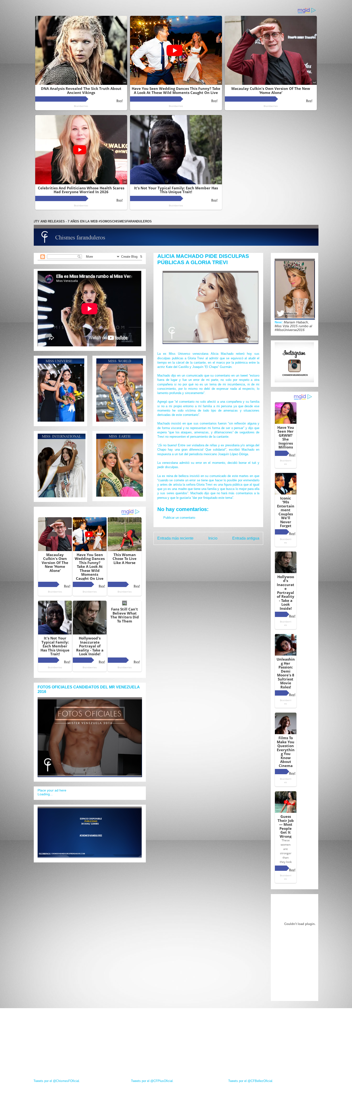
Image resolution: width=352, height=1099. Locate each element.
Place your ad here (52, 790)
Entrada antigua (245, 538)
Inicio (212, 538)
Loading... (45, 794)
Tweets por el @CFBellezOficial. (250, 1081)
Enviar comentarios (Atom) (218, 550)
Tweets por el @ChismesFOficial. (57, 1081)
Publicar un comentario (179, 517)
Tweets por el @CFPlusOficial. (152, 1081)
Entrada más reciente (175, 538)
